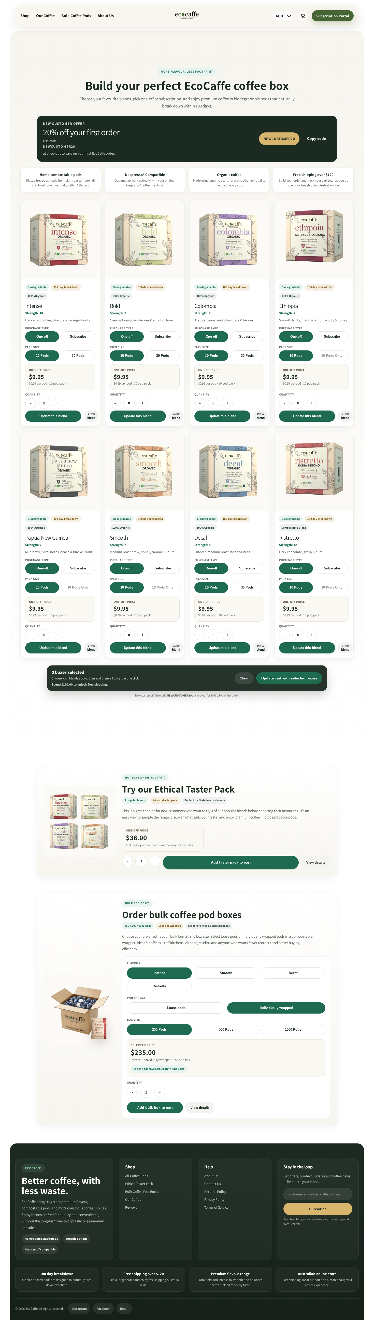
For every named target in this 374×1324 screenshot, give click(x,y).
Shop (25, 15)
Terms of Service (216, 1207)
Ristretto (159, 986)
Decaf (293, 973)
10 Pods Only (331, 356)
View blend (91, 416)
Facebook (103, 1308)
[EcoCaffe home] (187, 15)
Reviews (131, 1207)
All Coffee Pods (136, 1175)
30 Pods (78, 356)
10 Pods (42, 356)
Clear (244, 678)
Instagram (79, 1308)
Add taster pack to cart (231, 862)
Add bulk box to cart (155, 1107)
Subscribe (78, 336)
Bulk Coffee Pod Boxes (142, 1191)
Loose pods (176, 1008)
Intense (159, 973)
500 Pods (226, 1029)
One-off (42, 336)
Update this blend (53, 416)
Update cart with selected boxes (289, 678)
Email (124, 1308)
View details (315, 862)
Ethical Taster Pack (139, 1183)
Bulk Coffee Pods (76, 15)
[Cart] (302, 15)
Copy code (316, 139)
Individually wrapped (276, 1008)
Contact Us (212, 1183)
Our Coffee (45, 15)
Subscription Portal (332, 15)
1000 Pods (293, 1029)
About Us (106, 15)
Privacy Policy (214, 1199)
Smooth (226, 973)
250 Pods (159, 1029)
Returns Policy (215, 1191)
